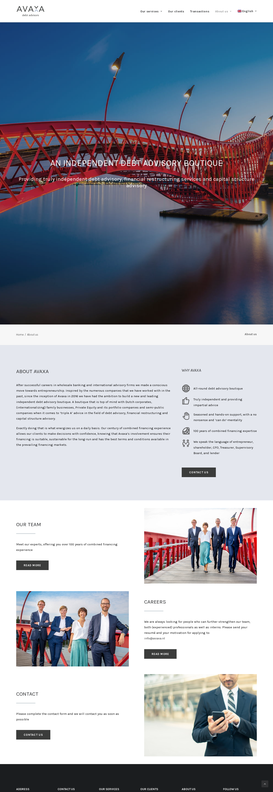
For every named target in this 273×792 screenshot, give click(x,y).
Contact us (198, 472)
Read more (32, 565)
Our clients (176, 11)
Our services (149, 11)
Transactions (199, 11)
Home (20, 334)
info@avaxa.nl (154, 638)
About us (221, 11)
